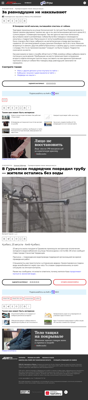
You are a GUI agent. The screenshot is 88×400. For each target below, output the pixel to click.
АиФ (15, 234)
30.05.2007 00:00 (7, 8)
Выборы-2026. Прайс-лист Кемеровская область (35, 360)
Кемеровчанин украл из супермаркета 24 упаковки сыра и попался (67, 314)
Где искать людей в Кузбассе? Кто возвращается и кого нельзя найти (65, 123)
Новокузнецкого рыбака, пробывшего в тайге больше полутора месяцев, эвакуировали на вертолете (26, 130)
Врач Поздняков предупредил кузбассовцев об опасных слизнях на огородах (68, 321)
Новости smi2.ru (9, 159)
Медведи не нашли (26, 75)
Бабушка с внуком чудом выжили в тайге (35, 73)
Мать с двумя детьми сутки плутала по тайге (37, 71)
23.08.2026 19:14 (7, 165)
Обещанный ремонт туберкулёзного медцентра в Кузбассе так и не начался (24, 321)
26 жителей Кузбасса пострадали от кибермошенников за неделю (23, 314)
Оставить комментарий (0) (70, 282)
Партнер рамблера (37, 392)
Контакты (22, 357)
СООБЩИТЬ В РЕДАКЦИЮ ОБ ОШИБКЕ (65, 360)
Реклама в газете (48, 357)
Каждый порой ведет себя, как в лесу (65, 115)
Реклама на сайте (34, 357)
